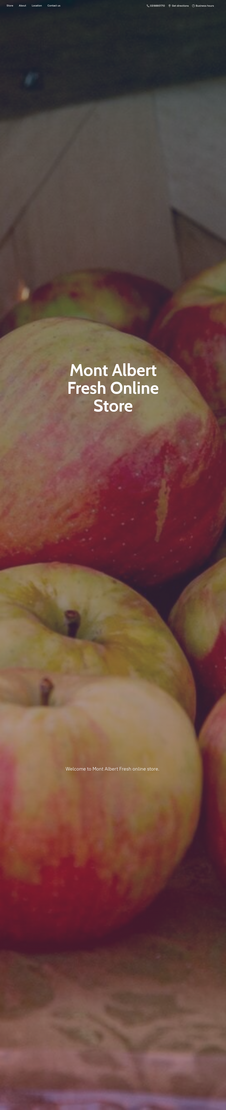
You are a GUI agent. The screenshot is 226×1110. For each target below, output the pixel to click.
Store (10, 5)
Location (37, 5)
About (22, 5)
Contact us (53, 5)
